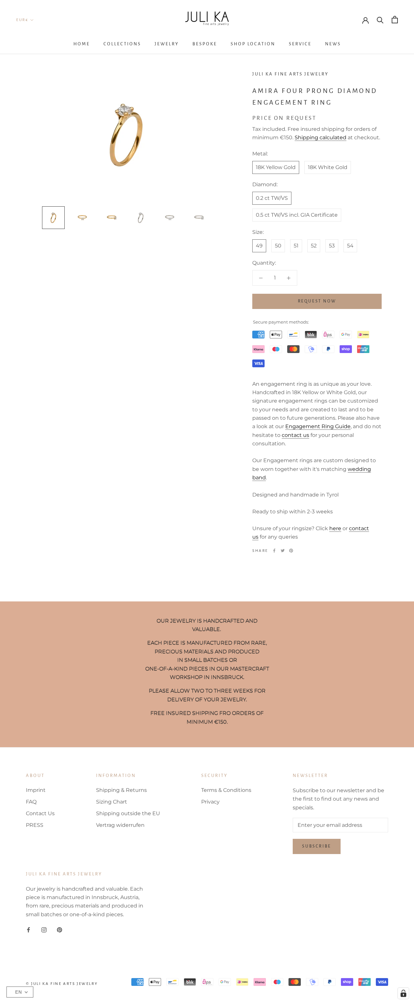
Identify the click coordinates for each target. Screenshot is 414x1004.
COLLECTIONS (122, 43)
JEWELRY (167, 43)
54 (350, 246)
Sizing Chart (111, 802)
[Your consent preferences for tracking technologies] (403, 993)
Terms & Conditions (226, 790)
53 (332, 246)
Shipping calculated (320, 137)
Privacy (210, 802)
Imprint (36, 790)
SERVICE (300, 43)
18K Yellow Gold (276, 167)
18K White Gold (327, 167)
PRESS (34, 825)
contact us (295, 435)
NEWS (333, 43)
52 (314, 246)
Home (81, 43)
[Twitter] (283, 551)
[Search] (380, 19)
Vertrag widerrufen (120, 825)
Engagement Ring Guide (318, 427)
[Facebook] (274, 551)
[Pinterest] (291, 551)
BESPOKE (204, 43)
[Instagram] (44, 929)
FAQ (31, 802)
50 (278, 246)
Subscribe (316, 846)
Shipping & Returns (121, 790)
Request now (317, 301)
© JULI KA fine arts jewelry (62, 984)
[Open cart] (395, 19)
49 (259, 246)
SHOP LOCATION (253, 43)
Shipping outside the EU (128, 813)
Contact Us (40, 813)
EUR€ (22, 20)
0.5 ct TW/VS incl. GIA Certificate (297, 215)
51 (296, 246)
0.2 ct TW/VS (272, 198)
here (335, 528)
